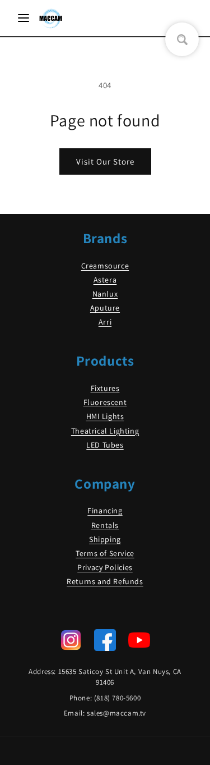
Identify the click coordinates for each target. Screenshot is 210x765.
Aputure (105, 308)
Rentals (105, 525)
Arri (105, 322)
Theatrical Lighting (105, 431)
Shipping (105, 539)
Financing (104, 511)
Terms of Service (105, 553)
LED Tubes (104, 445)
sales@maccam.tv (116, 713)
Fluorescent (105, 402)
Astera (105, 280)
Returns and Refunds (105, 581)
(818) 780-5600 (117, 698)
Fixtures (105, 388)
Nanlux (105, 294)
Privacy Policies (105, 567)
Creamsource (105, 266)
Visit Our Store (105, 161)
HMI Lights (105, 416)
